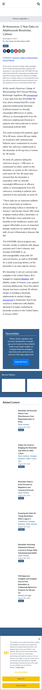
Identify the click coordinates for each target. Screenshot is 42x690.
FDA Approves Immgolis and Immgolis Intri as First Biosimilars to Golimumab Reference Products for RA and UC (27, 584)
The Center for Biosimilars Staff (17, 41)
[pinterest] (16, 51)
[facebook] (5, 51)
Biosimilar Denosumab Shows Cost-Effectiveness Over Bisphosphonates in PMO (27, 416)
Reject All (21, 679)
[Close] (39, 639)
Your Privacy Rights (21, 672)
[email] (19, 51)
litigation (25, 279)
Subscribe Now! (21, 362)
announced (32, 95)
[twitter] (8, 51)
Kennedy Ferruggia (24, 595)
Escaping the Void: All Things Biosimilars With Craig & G (27, 516)
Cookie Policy (19, 667)
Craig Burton (22, 521)
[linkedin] (12, 51)
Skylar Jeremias (23, 424)
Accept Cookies (21, 685)
